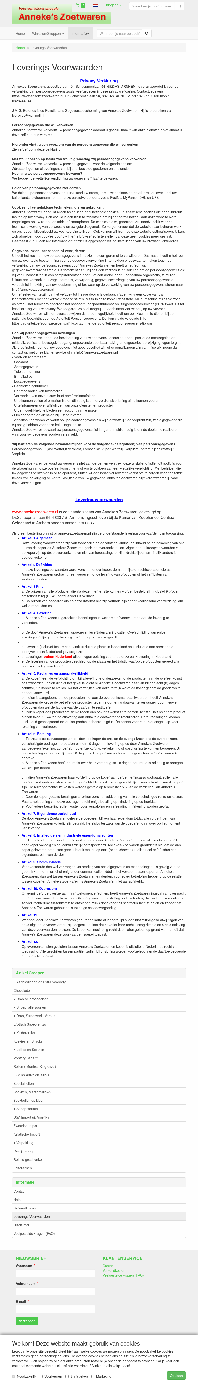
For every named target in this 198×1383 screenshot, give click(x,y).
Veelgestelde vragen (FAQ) (34, 1233)
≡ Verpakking (23, 1142)
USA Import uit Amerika (31, 1117)
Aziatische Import (27, 1134)
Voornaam (24, 1265)
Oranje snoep (24, 1151)
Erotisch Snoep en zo (30, 1024)
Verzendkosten (25, 1208)
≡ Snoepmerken (26, 1108)
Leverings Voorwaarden (32, 1216)
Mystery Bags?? (26, 1058)
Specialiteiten (24, 1083)
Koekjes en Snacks (28, 1041)
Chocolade (22, 990)
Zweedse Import (26, 1125)
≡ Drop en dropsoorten (31, 998)
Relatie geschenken (29, 1159)
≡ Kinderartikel (24, 1032)
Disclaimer (21, 1225)
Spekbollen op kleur (29, 1100)
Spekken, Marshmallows (32, 1091)
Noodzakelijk (26, 1376)
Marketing (103, 1376)
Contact (19, 1191)
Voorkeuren (53, 1376)
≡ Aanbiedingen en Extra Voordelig (40, 981)
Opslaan (176, 1375)
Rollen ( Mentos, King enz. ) (35, 1066)
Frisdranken (23, 1168)
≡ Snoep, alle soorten (30, 1007)
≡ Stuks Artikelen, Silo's (31, 1074)
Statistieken (79, 1376)
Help (17, 1199)
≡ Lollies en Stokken (29, 1049)
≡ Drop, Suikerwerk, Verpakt (35, 1015)
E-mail (21, 1301)
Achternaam (25, 1283)
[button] (95, 5)
